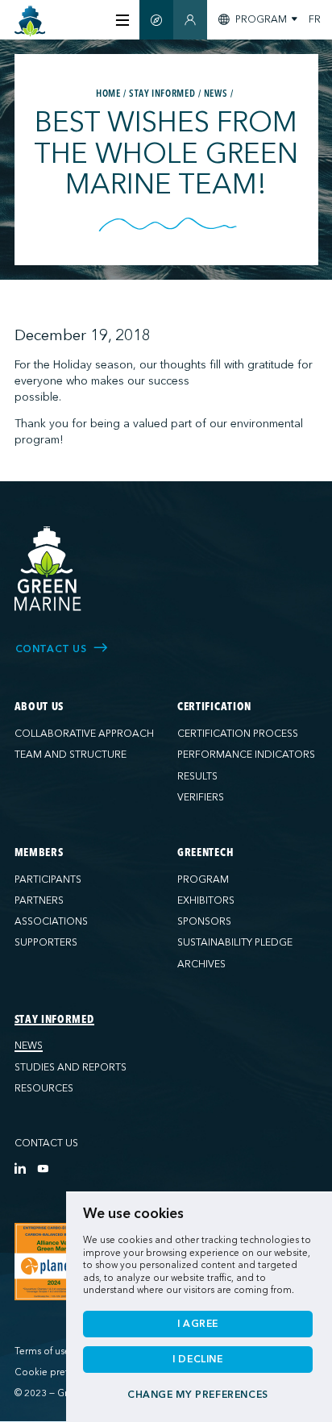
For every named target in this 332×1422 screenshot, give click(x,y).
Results (197, 776)
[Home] (30, 21)
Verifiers (200, 797)
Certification (214, 707)
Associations (51, 921)
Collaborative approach (84, 733)
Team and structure (71, 754)
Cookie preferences (58, 1372)
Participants (48, 879)
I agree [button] (197, 1323)
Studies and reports (71, 1067)
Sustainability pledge (235, 942)
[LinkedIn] (20, 1168)
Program (203, 879)
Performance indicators (246, 754)
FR (315, 19)
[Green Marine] (48, 569)
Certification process (237, 733)
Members (39, 853)
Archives (201, 964)
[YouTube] (42, 1168)
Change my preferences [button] (197, 1394)
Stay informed (54, 1019)
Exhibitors (205, 900)
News (29, 1045)
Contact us (46, 1143)
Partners (39, 900)
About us (39, 707)
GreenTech (205, 853)
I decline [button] (197, 1359)
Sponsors (204, 921)
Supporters (46, 942)
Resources (44, 1088)
